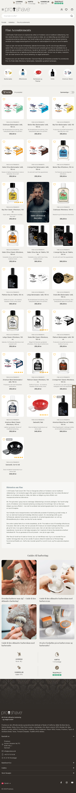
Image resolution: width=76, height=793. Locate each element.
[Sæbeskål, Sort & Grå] (13, 448)
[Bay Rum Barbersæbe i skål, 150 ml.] (63, 108)
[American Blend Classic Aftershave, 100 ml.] (13, 405)
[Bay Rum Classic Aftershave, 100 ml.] (13, 193)
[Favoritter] (66, 9)
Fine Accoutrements (12, 122)
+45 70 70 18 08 (9, 754)
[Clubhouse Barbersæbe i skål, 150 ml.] (13, 108)
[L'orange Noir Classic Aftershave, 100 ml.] (63, 363)
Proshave (10, 789)
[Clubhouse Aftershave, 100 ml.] (63, 193)
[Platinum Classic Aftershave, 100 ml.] (38, 363)
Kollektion (12, 22)
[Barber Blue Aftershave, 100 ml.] (63, 150)
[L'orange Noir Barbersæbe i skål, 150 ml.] (38, 150)
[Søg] (71, 16)
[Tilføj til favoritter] (4, 99)
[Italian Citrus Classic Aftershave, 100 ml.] (13, 235)
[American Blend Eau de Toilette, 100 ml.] (63, 405)
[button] (74, 396)
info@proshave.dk (10, 751)
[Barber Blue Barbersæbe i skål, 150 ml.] (38, 108)
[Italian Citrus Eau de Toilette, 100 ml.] (38, 235)
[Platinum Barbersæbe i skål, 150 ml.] (63, 320)
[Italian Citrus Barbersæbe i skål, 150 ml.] (13, 150)
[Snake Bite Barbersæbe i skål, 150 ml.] (63, 278)
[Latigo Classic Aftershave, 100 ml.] (13, 320)
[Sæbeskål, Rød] (38, 405)
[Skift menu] (3, 9)
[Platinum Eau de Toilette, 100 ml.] (13, 278)
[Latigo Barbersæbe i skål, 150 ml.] (38, 278)
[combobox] (38, 16)
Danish (6, 783)
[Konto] (61, 9)
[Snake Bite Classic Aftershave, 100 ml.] (38, 320)
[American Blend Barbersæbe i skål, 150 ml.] (13, 363)
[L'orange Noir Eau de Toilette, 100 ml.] (63, 235)
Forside (4, 22)
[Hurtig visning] (21, 101)
